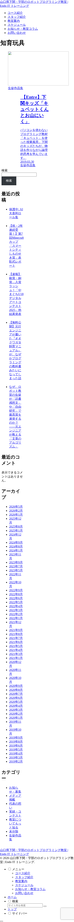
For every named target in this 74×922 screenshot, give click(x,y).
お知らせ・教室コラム (30, 889)
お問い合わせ (24, 893)
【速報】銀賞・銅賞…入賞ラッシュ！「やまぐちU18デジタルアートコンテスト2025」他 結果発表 (16, 294)
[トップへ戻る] (1, 921)
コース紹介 (22, 873)
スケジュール (24, 885)
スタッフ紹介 (24, 877)
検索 (5, 170)
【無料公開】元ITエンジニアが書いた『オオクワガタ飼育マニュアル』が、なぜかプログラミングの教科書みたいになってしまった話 (15, 350)
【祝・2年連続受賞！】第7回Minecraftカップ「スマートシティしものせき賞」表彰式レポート (16, 245)
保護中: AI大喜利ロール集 (16, 213)
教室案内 (21, 881)
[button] (44, 906)
